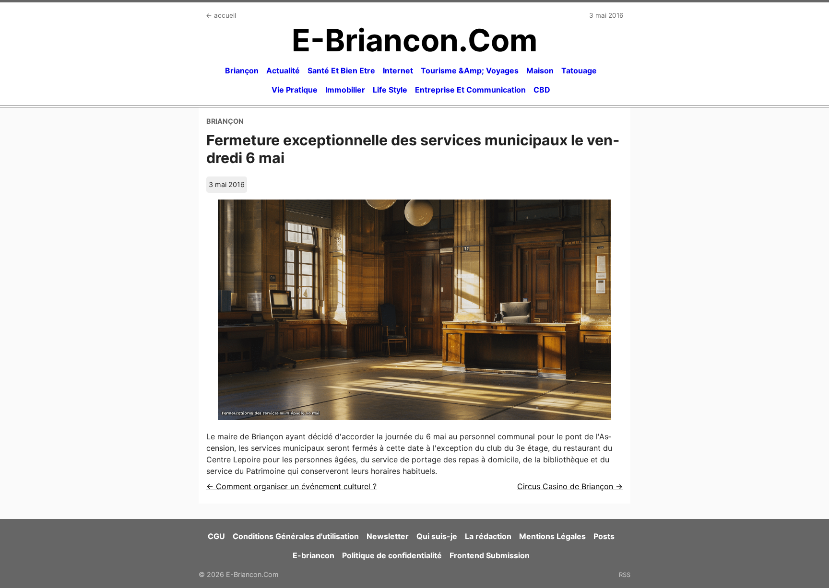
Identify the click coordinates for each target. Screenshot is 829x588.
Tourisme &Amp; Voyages (470, 70)
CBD (541, 89)
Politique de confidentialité (392, 555)
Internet (398, 70)
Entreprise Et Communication (470, 89)
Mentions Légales (552, 536)
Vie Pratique (295, 89)
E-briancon (313, 555)
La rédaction (488, 536)
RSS (624, 574)
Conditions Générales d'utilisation (296, 536)
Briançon (242, 70)
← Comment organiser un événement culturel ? (291, 486)
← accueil (221, 15)
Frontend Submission (490, 555)
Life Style (390, 89)
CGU (216, 536)
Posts (604, 536)
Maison (540, 70)
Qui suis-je (436, 536)
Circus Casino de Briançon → (570, 486)
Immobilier (345, 89)
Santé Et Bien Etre (341, 70)
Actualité (283, 70)
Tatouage (579, 70)
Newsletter (388, 536)
